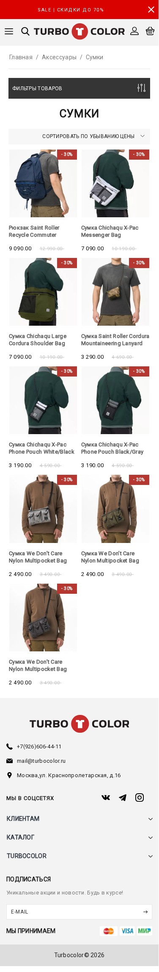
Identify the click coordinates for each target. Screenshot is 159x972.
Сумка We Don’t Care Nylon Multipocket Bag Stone (38, 669)
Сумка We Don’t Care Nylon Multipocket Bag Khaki (110, 560)
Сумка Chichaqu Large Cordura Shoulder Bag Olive (37, 343)
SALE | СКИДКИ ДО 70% (71, 10)
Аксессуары (59, 57)
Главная (21, 57)
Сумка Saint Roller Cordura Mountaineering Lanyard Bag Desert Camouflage (115, 343)
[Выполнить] (145, 912)
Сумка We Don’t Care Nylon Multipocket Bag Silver (38, 560)
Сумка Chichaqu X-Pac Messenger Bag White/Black (110, 234)
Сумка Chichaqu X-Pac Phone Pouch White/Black (41, 448)
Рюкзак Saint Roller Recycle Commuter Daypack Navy (34, 234)
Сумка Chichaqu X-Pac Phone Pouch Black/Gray (112, 448)
